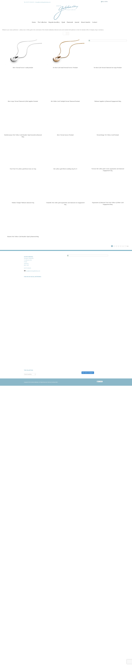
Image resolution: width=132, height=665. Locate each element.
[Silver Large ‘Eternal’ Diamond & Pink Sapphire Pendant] (22, 130)
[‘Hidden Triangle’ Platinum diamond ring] (22, 499)
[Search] (99, 22)
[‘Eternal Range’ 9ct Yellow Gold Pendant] (107, 253)
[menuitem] (35, 22)
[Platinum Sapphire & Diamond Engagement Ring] (107, 130)
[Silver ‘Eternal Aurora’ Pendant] (65, 253)
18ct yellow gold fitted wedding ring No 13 (65, 436)
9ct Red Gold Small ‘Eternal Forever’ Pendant (65, 67)
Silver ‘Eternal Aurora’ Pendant (65, 313)
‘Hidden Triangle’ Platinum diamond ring (23, 559)
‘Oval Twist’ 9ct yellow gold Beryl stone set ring (23, 436)
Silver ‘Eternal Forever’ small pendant (23, 67)
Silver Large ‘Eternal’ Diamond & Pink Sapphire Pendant (23, 190)
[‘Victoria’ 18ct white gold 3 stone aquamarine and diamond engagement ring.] (107, 376)
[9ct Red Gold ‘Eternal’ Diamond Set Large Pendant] (107, 52)
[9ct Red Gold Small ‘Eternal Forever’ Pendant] (65, 52)
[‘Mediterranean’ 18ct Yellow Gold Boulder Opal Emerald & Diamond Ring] (22, 253)
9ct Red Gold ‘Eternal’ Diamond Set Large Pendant (108, 67)
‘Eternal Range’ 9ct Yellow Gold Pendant (108, 313)
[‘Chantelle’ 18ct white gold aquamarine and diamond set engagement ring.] (65, 499)
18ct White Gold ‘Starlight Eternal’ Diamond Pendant (65, 190)
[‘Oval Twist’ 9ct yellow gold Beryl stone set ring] (22, 376)
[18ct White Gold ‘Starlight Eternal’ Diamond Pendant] (65, 130)
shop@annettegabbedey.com (43, 2)
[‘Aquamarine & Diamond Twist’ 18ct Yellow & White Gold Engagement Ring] (107, 499)
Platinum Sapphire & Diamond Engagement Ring (107, 190)
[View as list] (67, 33)
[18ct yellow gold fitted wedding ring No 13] (65, 376)
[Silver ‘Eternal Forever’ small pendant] (22, 52)
